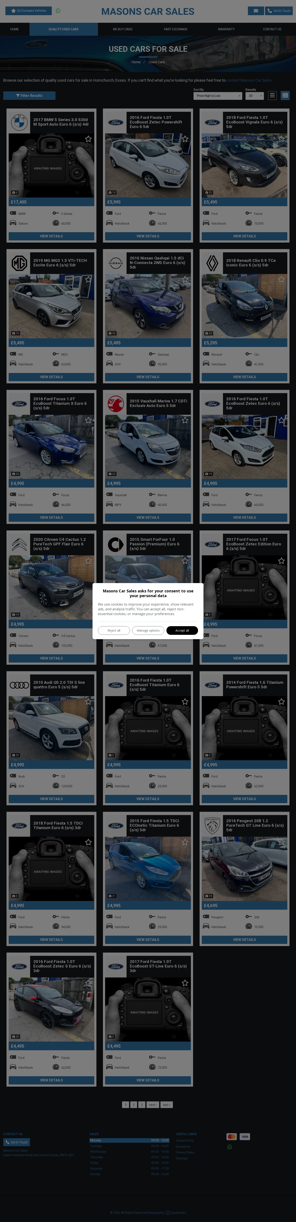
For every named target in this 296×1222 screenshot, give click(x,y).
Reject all (113, 630)
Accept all (182, 630)
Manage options (148, 630)
